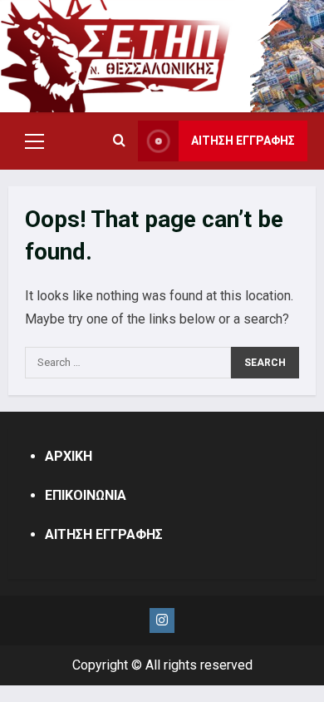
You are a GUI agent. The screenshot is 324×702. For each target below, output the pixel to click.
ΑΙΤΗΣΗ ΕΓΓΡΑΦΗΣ (243, 140)
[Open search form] (119, 141)
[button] (34, 141)
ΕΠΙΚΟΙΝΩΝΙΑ (85, 495)
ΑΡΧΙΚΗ (68, 456)
